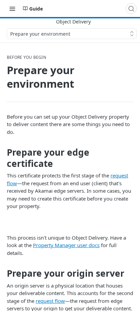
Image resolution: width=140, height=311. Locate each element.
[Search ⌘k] (131, 8)
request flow (50, 300)
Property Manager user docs (66, 245)
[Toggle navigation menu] (12, 8)
